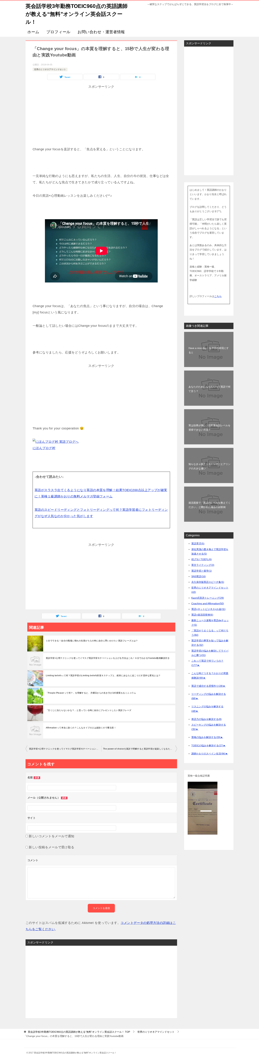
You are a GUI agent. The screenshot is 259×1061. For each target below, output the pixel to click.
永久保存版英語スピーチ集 (207, 582)
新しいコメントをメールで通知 (51, 836)
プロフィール (58, 32)
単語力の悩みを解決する (206, 719)
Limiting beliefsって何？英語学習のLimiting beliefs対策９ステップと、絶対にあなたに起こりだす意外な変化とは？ (103, 675)
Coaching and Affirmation (207, 603)
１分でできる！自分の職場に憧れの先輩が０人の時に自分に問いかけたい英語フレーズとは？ (92, 640)
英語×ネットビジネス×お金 (208, 609)
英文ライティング (202, 565)
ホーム (33, 32)
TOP (79, 1031)
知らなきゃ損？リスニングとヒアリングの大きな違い (209, 466)
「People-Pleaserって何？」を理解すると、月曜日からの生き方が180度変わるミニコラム (91, 693)
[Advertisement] (101, 121)
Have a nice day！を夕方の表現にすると (209, 350)
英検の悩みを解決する (206, 737)
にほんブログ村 (44, 448)
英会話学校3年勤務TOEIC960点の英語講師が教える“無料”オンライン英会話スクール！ (77, 14)
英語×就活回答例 (202, 614)
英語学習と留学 (201, 570)
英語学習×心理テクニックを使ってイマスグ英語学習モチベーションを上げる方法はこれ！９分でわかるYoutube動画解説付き (108, 658)
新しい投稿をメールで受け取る (51, 847)
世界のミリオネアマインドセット (50, 69)
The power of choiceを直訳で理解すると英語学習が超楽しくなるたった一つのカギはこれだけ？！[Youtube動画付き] (140, 749)
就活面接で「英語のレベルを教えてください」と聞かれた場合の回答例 (209, 505)
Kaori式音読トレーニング (207, 597)
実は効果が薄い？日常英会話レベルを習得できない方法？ (209, 427)
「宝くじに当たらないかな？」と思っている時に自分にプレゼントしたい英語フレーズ (88, 710)
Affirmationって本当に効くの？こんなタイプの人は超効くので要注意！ (81, 727)
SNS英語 (198, 576)
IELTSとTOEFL (201, 559)
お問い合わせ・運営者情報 (101, 32)
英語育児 (197, 543)
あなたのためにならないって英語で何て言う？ (209, 389)
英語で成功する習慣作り (207, 685)
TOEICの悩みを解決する (207, 745)
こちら (218, 296)
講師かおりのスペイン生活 (208, 753)
